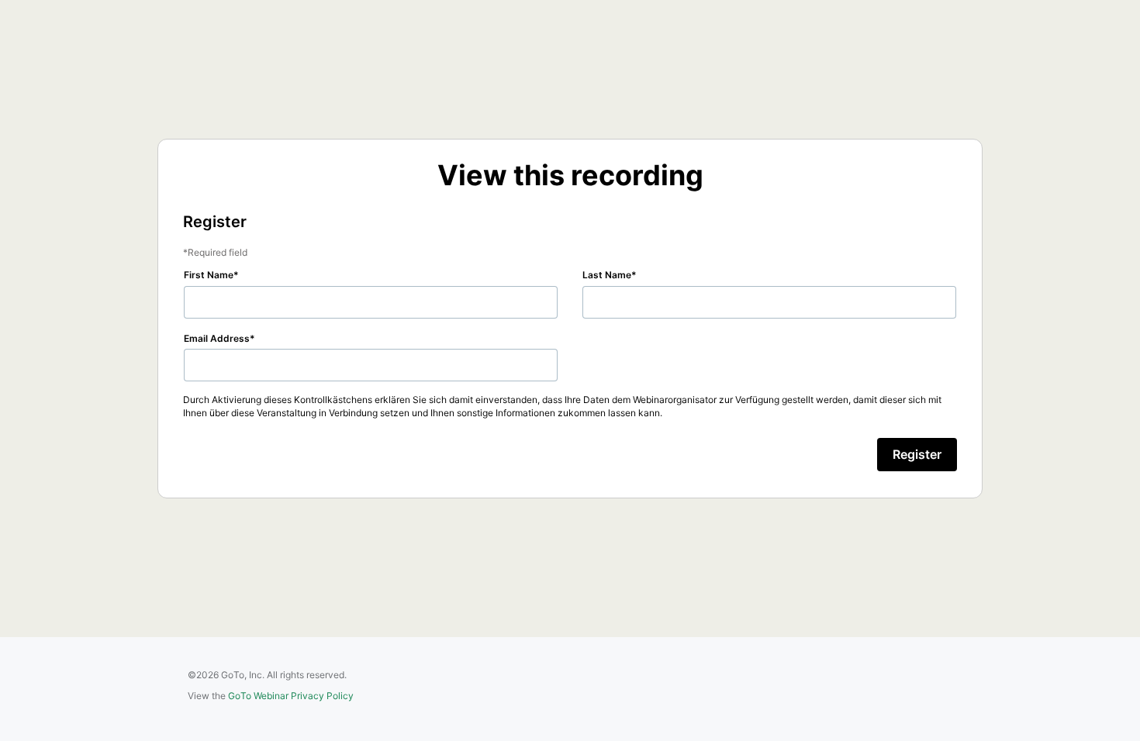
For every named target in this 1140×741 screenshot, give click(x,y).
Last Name (606, 275)
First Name (208, 275)
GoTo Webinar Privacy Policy (291, 695)
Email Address (217, 338)
